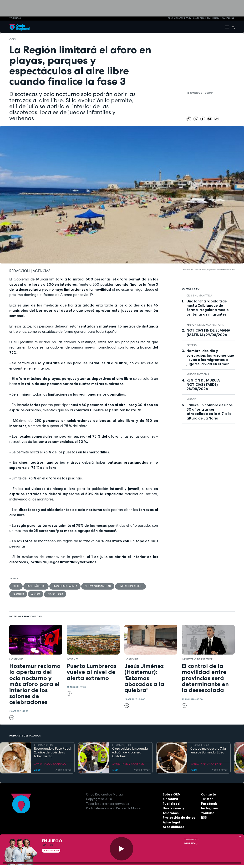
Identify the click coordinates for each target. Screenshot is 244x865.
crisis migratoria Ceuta (179, 18)
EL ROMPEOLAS (43, 745)
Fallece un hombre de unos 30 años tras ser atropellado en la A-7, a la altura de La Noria (210, 411)
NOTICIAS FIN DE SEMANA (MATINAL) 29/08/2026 (208, 332)
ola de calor (199, 18)
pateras (192, 345)
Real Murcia (213, 18)
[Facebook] (203, 118)
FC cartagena (227, 18)
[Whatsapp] (189, 119)
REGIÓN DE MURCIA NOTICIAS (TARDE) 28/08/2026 (203, 384)
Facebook (209, 804)
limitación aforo (130, 586)
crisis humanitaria (199, 295)
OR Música (190, 843)
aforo (35, 594)
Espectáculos (36, 586)
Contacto (208, 794)
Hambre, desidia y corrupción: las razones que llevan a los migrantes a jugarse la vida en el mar (210, 357)
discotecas (55, 594)
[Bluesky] (210, 118)
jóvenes (72, 659)
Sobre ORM (172, 794)
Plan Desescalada (65, 586)
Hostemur (16, 659)
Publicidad (171, 804)
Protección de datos (179, 817)
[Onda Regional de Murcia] (19, 27)
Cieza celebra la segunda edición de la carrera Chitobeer (130, 752)
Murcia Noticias (198, 374)
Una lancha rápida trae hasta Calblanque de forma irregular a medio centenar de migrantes (208, 308)
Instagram (209, 808)
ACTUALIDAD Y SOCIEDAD (50, 764)
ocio (12, 39)
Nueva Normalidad (98, 586)
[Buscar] (232, 27)
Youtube (207, 813)
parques (18, 594)
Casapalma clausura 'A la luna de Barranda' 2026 (208, 750)
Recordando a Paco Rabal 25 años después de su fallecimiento (52, 752)
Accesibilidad (173, 827)
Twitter (207, 799)
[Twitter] (196, 118)
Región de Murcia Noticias (205, 324)
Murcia (191, 399)
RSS (204, 817)
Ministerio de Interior (197, 659)
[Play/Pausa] (121, 848)
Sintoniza (170, 799)
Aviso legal (171, 822)
